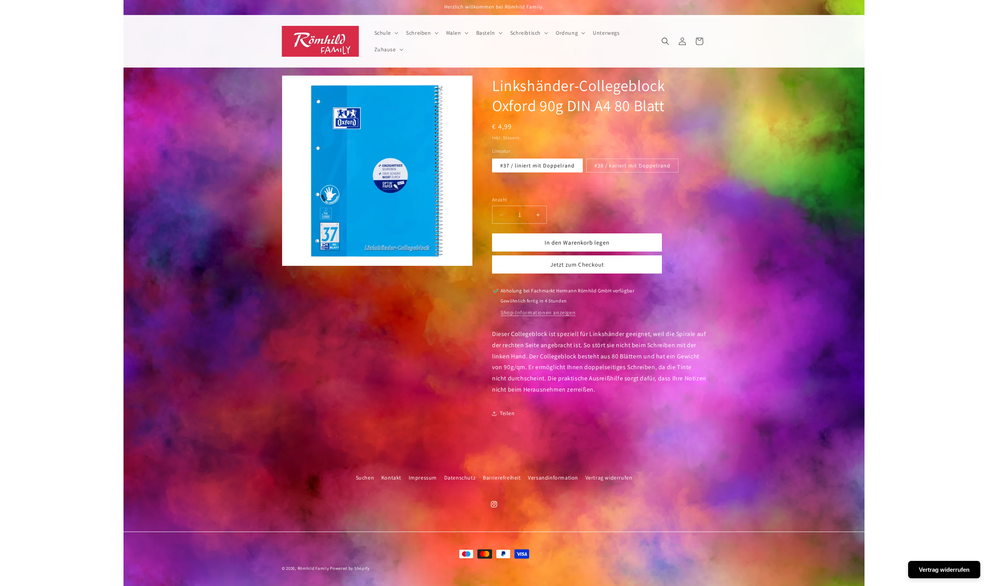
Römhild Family (313, 568)
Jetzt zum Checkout (577, 264)
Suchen (365, 477)
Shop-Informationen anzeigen (538, 312)
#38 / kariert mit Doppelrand (632, 165)
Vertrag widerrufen (609, 477)
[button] (386, 33)
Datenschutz (460, 477)
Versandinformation (553, 477)
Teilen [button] (507, 413)
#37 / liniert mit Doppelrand (537, 165)
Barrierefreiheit (502, 477)
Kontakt (391, 477)
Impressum (423, 477)
